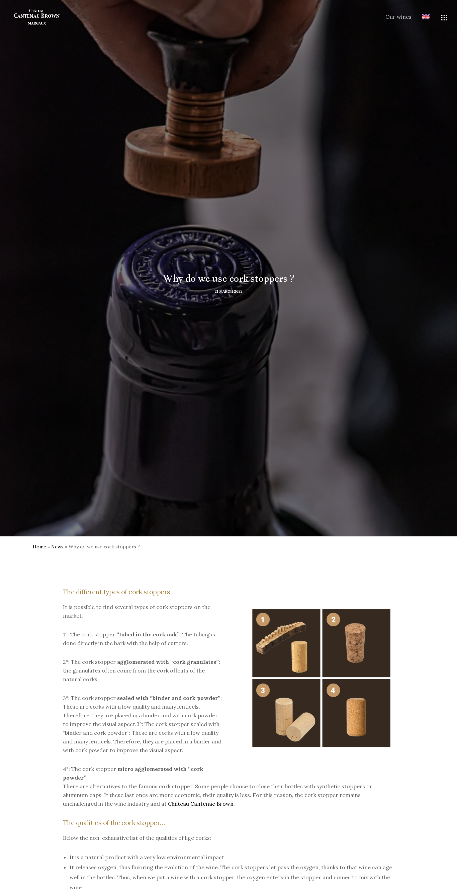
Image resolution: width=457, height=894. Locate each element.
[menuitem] (421, 17)
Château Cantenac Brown (201, 803)
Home (39, 547)
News (57, 547)
